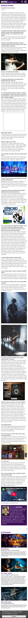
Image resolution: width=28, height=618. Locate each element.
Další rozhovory (6, 532)
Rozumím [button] (14, 616)
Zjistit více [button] (15, 613)
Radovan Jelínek (7, 5)
